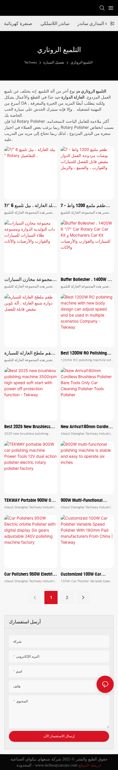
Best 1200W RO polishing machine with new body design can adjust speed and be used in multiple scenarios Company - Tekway (84, 353)
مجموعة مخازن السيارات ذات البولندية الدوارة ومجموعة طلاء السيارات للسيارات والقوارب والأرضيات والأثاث (28, 279)
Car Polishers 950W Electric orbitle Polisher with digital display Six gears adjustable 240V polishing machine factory (30, 574)
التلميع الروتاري (81, 62)
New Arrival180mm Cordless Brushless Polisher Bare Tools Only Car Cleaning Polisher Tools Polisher (86, 427)
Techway (30, 62)
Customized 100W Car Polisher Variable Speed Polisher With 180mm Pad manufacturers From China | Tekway (86, 574)
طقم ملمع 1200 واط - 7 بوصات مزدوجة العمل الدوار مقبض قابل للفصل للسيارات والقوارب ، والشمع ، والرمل (84, 205)
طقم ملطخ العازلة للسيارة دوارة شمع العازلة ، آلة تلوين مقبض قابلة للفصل (29, 353)
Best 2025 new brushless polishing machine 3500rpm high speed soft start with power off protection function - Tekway (29, 427)
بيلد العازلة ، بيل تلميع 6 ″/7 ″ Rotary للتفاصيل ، (29, 205)
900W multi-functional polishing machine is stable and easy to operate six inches (86, 500)
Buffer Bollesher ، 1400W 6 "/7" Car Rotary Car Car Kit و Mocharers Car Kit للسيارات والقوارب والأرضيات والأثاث (85, 279)
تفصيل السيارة (53, 62)
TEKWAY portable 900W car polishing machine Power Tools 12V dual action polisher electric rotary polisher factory (29, 500)
